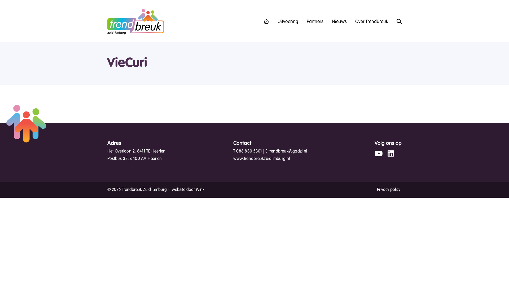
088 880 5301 (249, 151)
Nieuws (339, 21)
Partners (315, 21)
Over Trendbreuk (371, 21)
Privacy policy (388, 189)
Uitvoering (288, 21)
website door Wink (188, 189)
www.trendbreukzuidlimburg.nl (261, 158)
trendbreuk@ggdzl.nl (288, 151)
